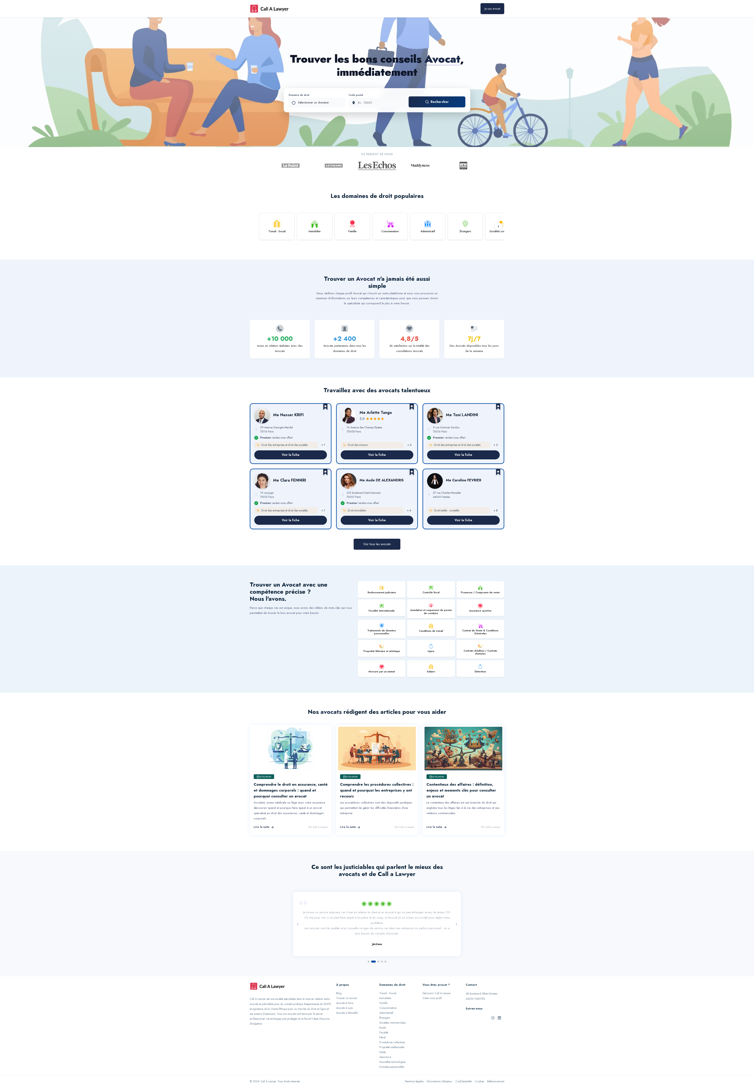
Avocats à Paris (344, 993)
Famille (383, 993)
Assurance (385, 1047)
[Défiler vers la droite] (498, 226)
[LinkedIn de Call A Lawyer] (499, 1008)
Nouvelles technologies (392, 1052)
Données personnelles (391, 1057)
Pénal (382, 1028)
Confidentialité (463, 1072)
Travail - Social (387, 984)
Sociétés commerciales (392, 1013)
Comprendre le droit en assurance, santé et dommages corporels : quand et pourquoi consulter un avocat (291, 790)
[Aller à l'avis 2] (372, 952)
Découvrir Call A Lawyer (437, 984)
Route (382, 1018)
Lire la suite (261, 827)
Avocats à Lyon (344, 998)
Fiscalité (383, 1023)
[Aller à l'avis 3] (377, 952)
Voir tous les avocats (377, 544)
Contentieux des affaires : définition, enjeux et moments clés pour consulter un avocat (461, 790)
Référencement (495, 1072)
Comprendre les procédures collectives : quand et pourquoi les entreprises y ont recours (377, 790)
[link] (290, 433)
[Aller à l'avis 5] (385, 952)
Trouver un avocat (346, 988)
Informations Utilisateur (439, 1072)
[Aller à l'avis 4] (382, 952)
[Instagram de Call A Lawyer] (492, 1008)
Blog (338, 984)
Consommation (388, 998)
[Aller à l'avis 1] (369, 952)
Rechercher (440, 102)
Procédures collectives (392, 1033)
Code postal (356, 95)
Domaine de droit (299, 95)
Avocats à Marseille (347, 1003)
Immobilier (385, 988)
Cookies (479, 1072)
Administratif (386, 1003)
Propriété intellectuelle (391, 1038)
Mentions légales (414, 1072)
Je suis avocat (492, 9)
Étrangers (384, 1008)
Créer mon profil (432, 988)
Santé (382, 1042)
